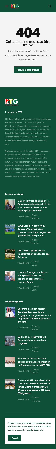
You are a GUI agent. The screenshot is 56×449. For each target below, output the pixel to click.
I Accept (14, 438)
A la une (35, 215)
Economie (36, 401)
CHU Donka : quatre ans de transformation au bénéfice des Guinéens (34, 254)
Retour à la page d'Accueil (28, 70)
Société (35, 243)
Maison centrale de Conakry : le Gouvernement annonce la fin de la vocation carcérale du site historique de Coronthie (34, 206)
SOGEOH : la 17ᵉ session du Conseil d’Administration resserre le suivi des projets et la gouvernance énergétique (34, 231)
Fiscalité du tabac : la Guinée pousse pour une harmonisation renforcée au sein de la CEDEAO (34, 362)
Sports (34, 290)
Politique (35, 218)
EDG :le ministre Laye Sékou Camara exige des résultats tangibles (32, 340)
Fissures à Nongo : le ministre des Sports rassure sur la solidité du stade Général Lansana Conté (33, 277)
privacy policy (20, 430)
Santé (34, 265)
